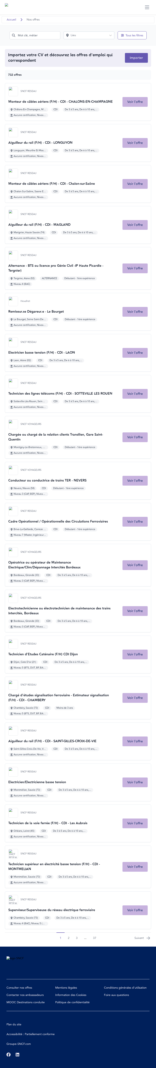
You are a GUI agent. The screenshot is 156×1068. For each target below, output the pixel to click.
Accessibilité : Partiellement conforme (30, 1034)
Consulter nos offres (19, 988)
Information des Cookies (70, 995)
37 (94, 938)
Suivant (139, 938)
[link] (135, 102)
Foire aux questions (116, 995)
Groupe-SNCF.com (18, 1044)
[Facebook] (8, 1055)
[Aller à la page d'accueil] (12, 7)
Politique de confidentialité (72, 1002)
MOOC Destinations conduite (25, 1002)
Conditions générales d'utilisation (125, 988)
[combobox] (35, 35)
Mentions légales (66, 988)
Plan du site (13, 1024)
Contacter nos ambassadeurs (25, 995)
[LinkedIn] (17, 1055)
